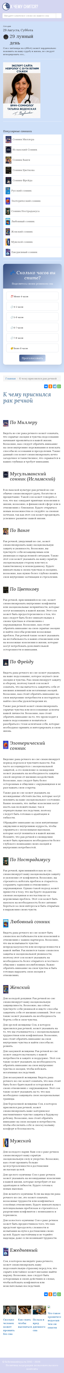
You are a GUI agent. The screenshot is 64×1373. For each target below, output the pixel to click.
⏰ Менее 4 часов (19, 296)
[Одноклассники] (50, 386)
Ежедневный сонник (24, 251)
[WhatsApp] (59, 386)
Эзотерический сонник (26, 200)
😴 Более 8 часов (19, 348)
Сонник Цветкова (23, 169)
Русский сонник (21, 190)
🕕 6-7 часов (16, 328)
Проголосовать (32, 358)
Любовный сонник (22, 221)
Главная (10, 378)
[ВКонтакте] (46, 386)
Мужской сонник (22, 241)
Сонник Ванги (21, 159)
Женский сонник (22, 231)
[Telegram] (55, 386)
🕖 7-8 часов (16, 338)
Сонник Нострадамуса (25, 210)
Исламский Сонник (25, 149)
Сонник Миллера (23, 139)
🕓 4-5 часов (16, 307)
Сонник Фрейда (22, 180)
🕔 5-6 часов (16, 317)
